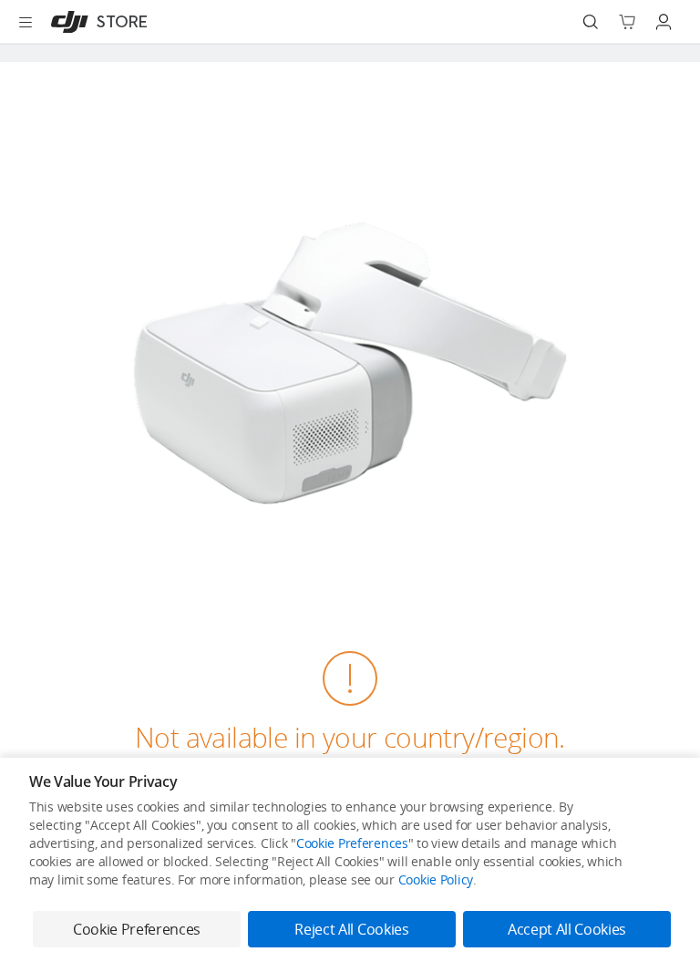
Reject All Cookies (351, 929)
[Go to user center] (663, 22)
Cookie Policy (435, 879)
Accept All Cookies (567, 929)
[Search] (590, 22)
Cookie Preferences (352, 843)
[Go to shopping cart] (627, 22)
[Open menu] (25, 22)
